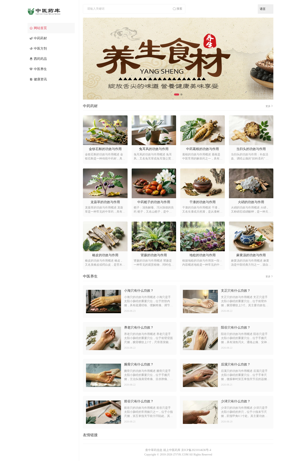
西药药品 (40, 58)
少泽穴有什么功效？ (235, 401)
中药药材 (40, 38)
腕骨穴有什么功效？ (139, 364)
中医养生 (40, 69)
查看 (103, 301)
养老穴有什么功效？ (139, 327)
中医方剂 (40, 48)
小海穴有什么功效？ (139, 290)
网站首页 (40, 28)
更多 (268, 106)
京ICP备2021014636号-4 (196, 450)
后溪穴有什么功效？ (235, 364)
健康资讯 (40, 79)
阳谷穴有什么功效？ (235, 327)
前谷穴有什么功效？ (139, 401)
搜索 (179, 8)
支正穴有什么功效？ (235, 290)
